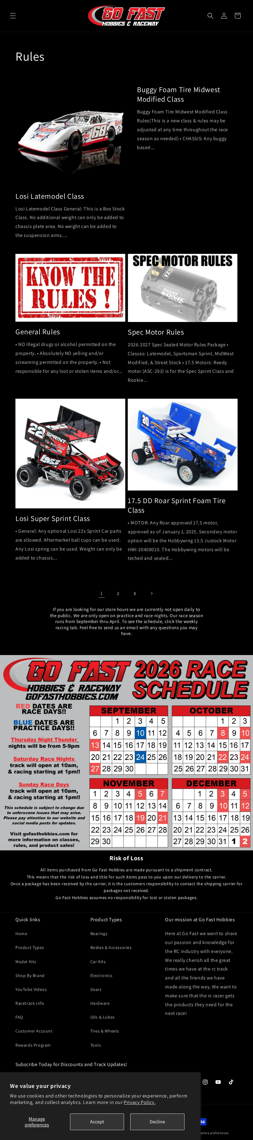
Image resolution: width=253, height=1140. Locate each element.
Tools (95, 1045)
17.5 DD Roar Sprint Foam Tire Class (177, 505)
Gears (96, 989)
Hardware (100, 1003)
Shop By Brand (30, 975)
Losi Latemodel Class (49, 196)
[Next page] (151, 593)
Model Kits (25, 961)
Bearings (99, 933)
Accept (97, 1121)
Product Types (29, 947)
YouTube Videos (31, 989)
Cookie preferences (213, 1133)
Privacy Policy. (140, 1102)
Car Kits (98, 961)
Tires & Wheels (104, 1031)
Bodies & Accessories (111, 947)
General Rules (37, 331)
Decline (157, 1121)
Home (21, 933)
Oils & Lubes (102, 1017)
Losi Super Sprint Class (52, 518)
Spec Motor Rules (156, 332)
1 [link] (101, 593)
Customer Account (34, 1031)
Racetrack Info (29, 1003)
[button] (13, 15)
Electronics (101, 975)
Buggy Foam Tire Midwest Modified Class (178, 94)
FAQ (19, 1017)
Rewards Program (33, 1045)
